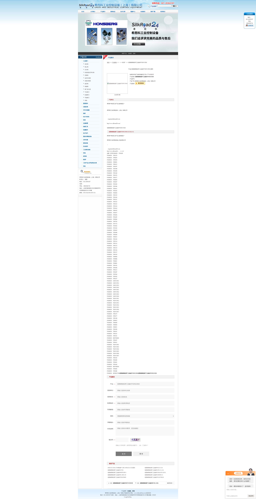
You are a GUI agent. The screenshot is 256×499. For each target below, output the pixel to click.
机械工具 (85, 126)
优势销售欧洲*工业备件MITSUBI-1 (117, 472)
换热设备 (85, 143)
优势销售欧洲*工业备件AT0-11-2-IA (154, 470)
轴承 (84, 113)
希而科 (85, 156)
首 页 (83, 11)
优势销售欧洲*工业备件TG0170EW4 (154, 477)
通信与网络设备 (87, 136)
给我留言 (151, 74)
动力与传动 (86, 116)
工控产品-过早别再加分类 (90, 163)
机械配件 (85, 130)
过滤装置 (85, 123)
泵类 (84, 120)
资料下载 (152, 11)
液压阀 (86, 64)
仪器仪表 (85, 106)
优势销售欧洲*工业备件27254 (115, 470)
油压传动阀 (88, 78)
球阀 (86, 100)
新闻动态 (112, 11)
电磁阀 (86, 86)
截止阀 (86, 67)
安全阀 (86, 69)
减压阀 (86, 83)
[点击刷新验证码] (135, 440)
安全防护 (85, 146)
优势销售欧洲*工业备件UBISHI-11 (154, 475)
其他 (84, 153)
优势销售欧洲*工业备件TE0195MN (117, 477)
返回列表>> (170, 483)
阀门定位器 (88, 89)
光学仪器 (85, 139)
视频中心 (132, 11)
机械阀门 (87, 95)
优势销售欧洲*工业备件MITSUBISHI (123, 483)
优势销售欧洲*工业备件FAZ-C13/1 (154, 467)
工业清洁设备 (86, 149)
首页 (108, 62)
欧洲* (84, 159)
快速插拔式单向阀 (89, 72)
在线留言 (142, 11)
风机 (84, 166)
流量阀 (86, 75)
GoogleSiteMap (128, 497)
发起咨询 (251, 496)
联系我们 (162, 11)
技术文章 (122, 11)
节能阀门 (87, 97)
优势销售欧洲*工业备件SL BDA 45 (117, 475)
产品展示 (102, 11)
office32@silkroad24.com (89, 192)
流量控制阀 (88, 81)
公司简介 (92, 11)
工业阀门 (85, 61)
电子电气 (85, 133)
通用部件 (85, 103)
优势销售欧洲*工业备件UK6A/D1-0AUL (155, 472)
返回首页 (148, 493)
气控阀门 (87, 92)
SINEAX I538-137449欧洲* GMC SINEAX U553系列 (121, 467)
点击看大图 (117, 94)
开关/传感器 (86, 110)
